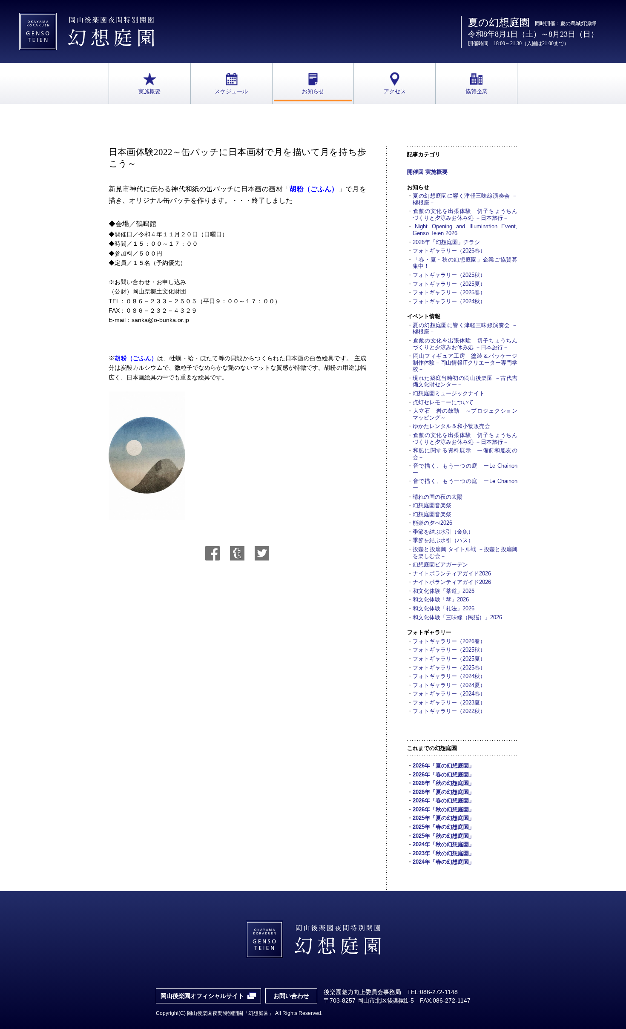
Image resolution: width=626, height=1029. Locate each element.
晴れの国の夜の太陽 (437, 497)
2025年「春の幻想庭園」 (443, 827)
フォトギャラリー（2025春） (449, 292)
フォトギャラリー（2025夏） (449, 284)
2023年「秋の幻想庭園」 (443, 853)
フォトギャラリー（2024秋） (449, 301)
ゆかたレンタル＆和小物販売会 (451, 426)
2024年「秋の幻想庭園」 (443, 844)
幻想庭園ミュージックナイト (449, 393)
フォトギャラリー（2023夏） (449, 702)
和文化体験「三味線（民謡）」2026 (457, 617)
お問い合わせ (291, 995)
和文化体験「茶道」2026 (443, 591)
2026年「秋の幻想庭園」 (443, 783)
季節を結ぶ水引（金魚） (443, 532)
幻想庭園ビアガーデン (440, 564)
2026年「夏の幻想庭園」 (443, 765)
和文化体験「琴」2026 (441, 599)
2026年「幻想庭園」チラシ (446, 242)
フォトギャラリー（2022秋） (449, 711)
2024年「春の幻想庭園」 (443, 862)
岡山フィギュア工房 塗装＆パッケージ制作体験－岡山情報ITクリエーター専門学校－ (465, 362)
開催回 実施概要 (427, 172)
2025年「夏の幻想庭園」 (443, 818)
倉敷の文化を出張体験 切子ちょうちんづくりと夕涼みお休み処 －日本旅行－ (465, 214)
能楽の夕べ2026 (432, 523)
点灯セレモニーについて (443, 402)
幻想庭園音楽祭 (432, 505)
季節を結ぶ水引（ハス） (443, 540)
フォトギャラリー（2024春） (449, 693)
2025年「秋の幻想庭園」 (443, 836)
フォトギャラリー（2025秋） (449, 275)
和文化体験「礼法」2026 (443, 608)
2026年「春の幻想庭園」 (443, 774)
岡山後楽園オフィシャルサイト (202, 995)
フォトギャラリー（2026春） (449, 250)
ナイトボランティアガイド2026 (452, 573)
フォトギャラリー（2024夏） (449, 685)
